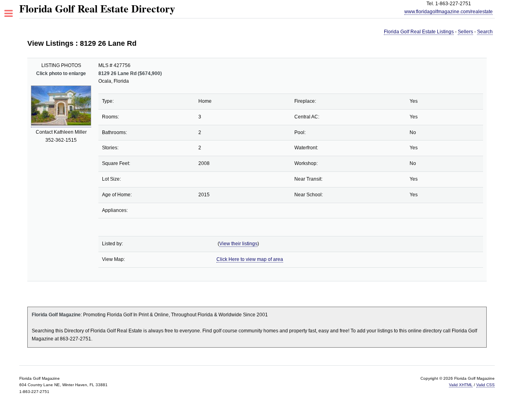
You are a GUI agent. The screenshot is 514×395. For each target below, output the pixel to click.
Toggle (13, 13)
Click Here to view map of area (249, 259)
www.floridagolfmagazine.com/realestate (448, 11)
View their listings (238, 243)
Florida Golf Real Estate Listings (419, 32)
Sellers (465, 32)
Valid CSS (485, 385)
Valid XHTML (461, 385)
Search (485, 32)
